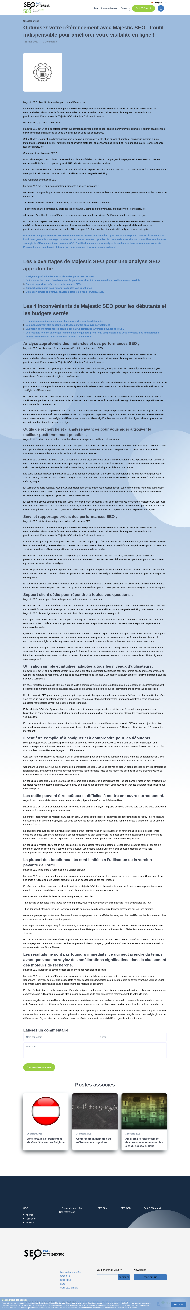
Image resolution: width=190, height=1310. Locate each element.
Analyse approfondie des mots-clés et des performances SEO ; (60, 276)
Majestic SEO (30, 102)
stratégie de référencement (37, 390)
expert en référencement (51, 699)
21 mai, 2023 (32, 41)
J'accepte (178, 1304)
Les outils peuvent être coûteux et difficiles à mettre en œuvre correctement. (68, 325)
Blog (96, 8)
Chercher (124, 1277)
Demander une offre (72, 1208)
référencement (78, 102)
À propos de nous (109, 8)
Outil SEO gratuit (143, 8)
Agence (29, 1215)
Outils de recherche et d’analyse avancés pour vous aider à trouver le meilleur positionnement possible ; (84, 280)
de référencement (70, 418)
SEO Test (102, 1208)
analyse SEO (144, 261)
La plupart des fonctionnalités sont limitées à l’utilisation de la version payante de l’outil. (75, 329)
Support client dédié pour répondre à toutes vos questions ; (59, 288)
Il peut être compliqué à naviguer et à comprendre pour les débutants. (64, 321)
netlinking (49, 132)
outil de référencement (56, 129)
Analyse (30, 1222)
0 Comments (50, 41)
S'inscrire (150, 1277)
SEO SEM (126, 1208)
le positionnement (136, 414)
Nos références (67, 1212)
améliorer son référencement (131, 221)
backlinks (113, 143)
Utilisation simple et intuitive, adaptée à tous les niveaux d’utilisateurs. (65, 292)
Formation (31, 1218)
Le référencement (32, 108)
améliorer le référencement (89, 742)
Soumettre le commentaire (39, 1067)
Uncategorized (31, 21)
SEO (69, 116)
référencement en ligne (51, 785)
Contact (124, 8)
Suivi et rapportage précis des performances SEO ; (54, 284)
